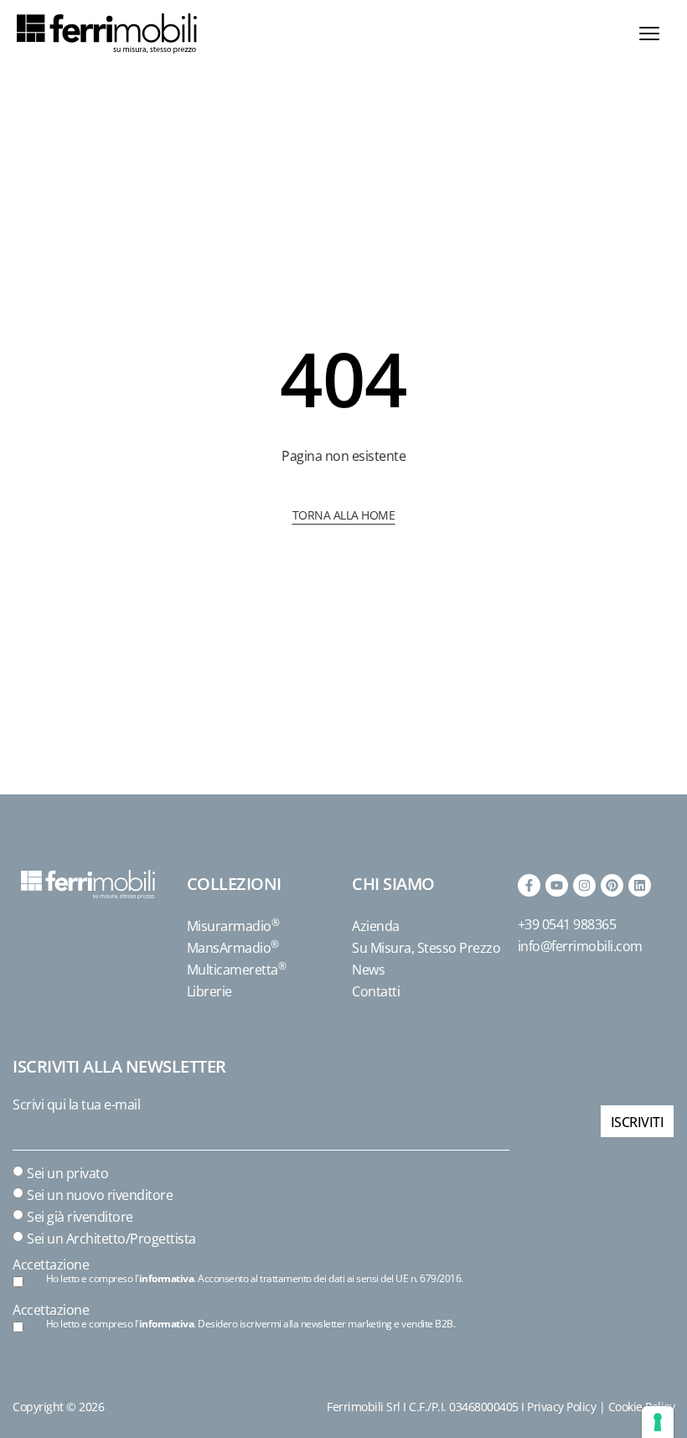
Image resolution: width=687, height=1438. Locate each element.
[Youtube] (556, 885)
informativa (166, 1278)
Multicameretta (237, 969)
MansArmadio (233, 948)
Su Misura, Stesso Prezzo (426, 948)
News (368, 969)
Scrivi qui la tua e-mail (76, 1104)
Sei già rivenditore (80, 1217)
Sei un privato (67, 1173)
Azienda (376, 926)
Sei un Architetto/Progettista (111, 1238)
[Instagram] (584, 885)
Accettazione (51, 1264)
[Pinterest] (612, 885)
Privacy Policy (561, 1407)
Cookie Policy (641, 1407)
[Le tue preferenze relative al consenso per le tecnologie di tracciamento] (658, 1422)
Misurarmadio (233, 926)
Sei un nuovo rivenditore (100, 1195)
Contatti (376, 991)
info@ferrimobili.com (580, 946)
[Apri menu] (649, 33)
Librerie (209, 991)
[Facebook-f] (529, 885)
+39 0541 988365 (567, 924)
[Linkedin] (639, 885)
